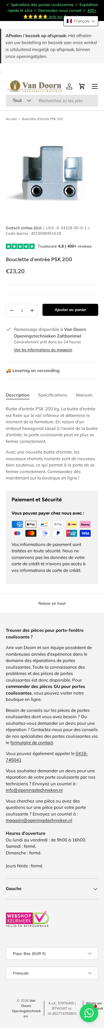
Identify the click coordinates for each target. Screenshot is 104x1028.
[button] (81, 21)
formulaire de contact (31, 742)
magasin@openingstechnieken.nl (39, 820)
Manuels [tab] (84, 395)
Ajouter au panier (70, 309)
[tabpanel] (52, 443)
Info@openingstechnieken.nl (34, 790)
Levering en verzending (33, 370)
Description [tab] (17, 395)
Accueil (11, 119)
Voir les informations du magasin (43, 349)
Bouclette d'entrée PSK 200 (42, 119)
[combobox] (52, 101)
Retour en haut (52, 603)
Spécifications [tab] (52, 395)
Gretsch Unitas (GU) (24, 227)
